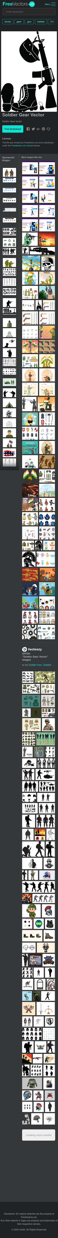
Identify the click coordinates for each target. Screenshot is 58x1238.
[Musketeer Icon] (30, 532)
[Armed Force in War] (47, 389)
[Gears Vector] (29, 632)
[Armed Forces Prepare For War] (47, 447)
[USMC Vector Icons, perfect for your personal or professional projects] (48, 689)
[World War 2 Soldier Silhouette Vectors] (47, 461)
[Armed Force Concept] (47, 374)
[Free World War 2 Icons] (47, 532)
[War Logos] (46, 559)
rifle (52, 21)
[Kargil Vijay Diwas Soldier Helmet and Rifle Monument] (31, 263)
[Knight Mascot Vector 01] (30, 617)
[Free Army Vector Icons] (30, 292)
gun (29, 21)
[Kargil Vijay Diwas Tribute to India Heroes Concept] (47, 239)
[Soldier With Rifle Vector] (30, 239)
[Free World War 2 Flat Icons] (28, 545)
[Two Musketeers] (47, 490)
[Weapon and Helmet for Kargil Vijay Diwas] (30, 504)
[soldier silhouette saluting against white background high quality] (9, 352)
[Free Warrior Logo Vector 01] (47, 518)
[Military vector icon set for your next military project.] (31, 701)
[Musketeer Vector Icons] (46, 632)
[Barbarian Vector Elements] (47, 602)
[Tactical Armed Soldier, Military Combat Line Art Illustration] (9, 412)
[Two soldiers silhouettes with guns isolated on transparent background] (9, 392)
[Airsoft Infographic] (30, 447)
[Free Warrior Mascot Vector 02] (47, 504)
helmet (40, 21)
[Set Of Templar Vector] (47, 419)
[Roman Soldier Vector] (28, 559)
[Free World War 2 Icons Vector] (47, 476)
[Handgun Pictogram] (47, 346)
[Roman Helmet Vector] (38, 545)
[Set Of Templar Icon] (30, 433)
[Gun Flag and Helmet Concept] (30, 476)
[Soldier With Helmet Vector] (38, 305)
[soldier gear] (26, 1119)
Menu (48, 4)
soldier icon (35, 664)
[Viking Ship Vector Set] (49, 545)
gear (19, 21)
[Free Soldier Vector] (30, 461)
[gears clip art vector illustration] (9, 292)
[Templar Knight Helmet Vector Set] (47, 617)
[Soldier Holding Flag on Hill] (30, 278)
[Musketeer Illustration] (47, 574)
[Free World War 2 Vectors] (28, 305)
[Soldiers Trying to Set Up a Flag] (47, 278)
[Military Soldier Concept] (30, 374)
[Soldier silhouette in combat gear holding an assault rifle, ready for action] (9, 302)
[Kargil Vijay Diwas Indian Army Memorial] (30, 346)
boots (8, 21)
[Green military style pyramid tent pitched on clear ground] (9, 402)
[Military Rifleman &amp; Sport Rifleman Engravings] (29, 404)
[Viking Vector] (30, 419)
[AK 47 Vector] (42, 250)
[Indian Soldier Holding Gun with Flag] (47, 360)
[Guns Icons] (30, 574)
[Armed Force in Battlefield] (30, 389)
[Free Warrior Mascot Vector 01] (30, 518)
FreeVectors (19, 4)
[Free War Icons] (30, 360)
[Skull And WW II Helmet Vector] (48, 263)
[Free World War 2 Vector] (30, 332)
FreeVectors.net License (22, 145)
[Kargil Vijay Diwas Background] (47, 332)
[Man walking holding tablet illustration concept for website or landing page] (30, 210)
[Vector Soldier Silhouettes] (25, 250)
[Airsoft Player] (47, 292)
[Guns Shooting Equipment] (47, 433)
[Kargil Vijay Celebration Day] (46, 404)
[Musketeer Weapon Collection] (49, 305)
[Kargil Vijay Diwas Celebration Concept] (30, 490)
